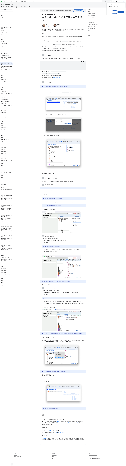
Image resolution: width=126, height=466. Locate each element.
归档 (52, 458)
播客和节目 (53, 459)
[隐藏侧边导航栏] (12, 464)
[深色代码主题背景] (81, 61)
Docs (2, 4)
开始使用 (7, 6)
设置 (21, 6)
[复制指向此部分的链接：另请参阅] (48, 435)
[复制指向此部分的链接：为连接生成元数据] (56, 55)
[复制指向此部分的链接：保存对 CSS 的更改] (54, 185)
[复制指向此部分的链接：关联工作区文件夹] (56, 82)
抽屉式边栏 (75, 333)
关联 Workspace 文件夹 (52, 412)
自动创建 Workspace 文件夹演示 (59, 86)
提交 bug (15, 455)
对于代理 (29, 6)
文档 (16, 1)
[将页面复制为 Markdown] (44, 20)
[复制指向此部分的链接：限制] (45, 415)
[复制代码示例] (83, 61)
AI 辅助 (12, 6)
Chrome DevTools (9, 4)
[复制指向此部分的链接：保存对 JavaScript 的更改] (57, 288)
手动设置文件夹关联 (56, 77)
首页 (42, 14)
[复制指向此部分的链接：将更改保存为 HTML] (55, 236)
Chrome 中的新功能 (31, 1)
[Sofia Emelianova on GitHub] (58, 26)
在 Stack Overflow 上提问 (74, 422)
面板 (16, 6)
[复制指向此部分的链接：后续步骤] (48, 427)
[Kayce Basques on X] (46, 26)
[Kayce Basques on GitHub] (48, 26)
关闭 (114, 12)
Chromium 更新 (54, 455)
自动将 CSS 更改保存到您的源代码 (63, 188)
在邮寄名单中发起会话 (65, 422)
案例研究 (21, 1)
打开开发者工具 (74, 92)
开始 (121, 12)
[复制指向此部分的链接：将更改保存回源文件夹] (58, 178)
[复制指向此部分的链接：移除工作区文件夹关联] (55, 337)
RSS (89, 459)
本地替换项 (44, 438)
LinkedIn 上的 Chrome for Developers (94, 458)
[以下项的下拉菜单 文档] (18, 1)
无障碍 (25, 6)
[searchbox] (6, 9)
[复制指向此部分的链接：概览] (45, 33)
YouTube (90, 456)
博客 (25, 1)
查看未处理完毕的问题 (17, 456)
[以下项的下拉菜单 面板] (18, 6)
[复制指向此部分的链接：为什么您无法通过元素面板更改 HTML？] (59, 285)
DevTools (2, 6)
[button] (6, 17)
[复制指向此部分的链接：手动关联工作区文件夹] (55, 375)
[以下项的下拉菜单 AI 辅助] (14, 6)
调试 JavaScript (61, 432)
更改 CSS (55, 432)
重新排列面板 (80, 333)
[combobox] (107, 1)
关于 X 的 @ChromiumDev (93, 455)
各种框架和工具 (58, 421)
